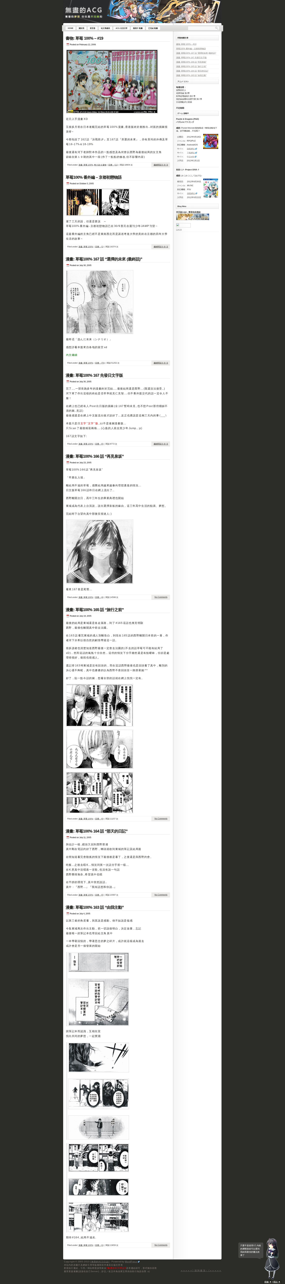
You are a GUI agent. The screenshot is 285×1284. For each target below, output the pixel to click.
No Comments (161, 597)
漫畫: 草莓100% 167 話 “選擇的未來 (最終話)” (104, 259)
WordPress (131, 1261)
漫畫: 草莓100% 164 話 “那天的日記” (96, 831)
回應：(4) (99, 597)
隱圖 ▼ (267, 1282)
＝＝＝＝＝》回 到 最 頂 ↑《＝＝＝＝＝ (201, 1270)
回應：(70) (100, 363)
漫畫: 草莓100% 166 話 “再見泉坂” (95, 456)
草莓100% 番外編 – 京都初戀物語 (94, 177)
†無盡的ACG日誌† (100, 1261)
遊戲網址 (191, 149)
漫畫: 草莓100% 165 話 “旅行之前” (95, 609)
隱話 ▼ (276, 1282)
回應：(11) (113, 165)
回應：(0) (99, 444)
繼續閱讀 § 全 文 (161, 165)
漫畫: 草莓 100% (86, 165)
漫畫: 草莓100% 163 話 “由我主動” (95, 907)
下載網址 (191, 153)
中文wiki (190, 157)
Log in (179, 229)
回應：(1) (99, 247)
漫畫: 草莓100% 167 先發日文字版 (94, 375)
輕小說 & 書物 (100, 165)
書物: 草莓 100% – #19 (84, 38)
